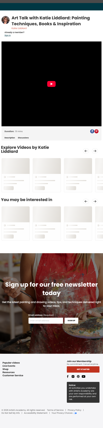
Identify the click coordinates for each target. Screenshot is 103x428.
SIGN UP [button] (71, 320)
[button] (14, 34)
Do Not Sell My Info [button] (11, 413)
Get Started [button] (83, 369)
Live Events (9, 366)
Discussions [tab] (23, 138)
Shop (5, 369)
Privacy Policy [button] (74, 410)
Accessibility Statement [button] (35, 413)
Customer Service (13, 375)
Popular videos (11, 362)
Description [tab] (10, 138)
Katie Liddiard (19, 28)
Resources (9, 372)
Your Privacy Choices (62, 413)
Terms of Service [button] (55, 410)
